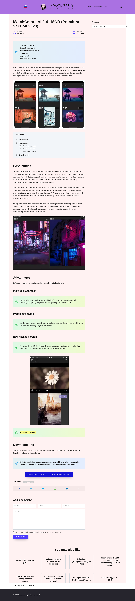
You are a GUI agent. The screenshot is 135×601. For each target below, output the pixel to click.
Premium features (29, 149)
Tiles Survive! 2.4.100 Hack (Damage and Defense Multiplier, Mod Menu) (110, 561)
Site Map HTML (19, 586)
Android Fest (62, 6)
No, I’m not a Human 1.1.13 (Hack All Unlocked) (53, 561)
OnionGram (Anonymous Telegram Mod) (81, 561)
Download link (24, 155)
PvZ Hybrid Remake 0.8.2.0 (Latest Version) (81, 578)
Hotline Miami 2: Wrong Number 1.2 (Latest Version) (53, 578)
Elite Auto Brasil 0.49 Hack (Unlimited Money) (25, 578)
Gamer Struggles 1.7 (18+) (109, 578)
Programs (98, 7)
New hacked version (29, 152)
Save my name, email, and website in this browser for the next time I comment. (38, 532)
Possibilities (23, 140)
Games (88, 7)
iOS (106, 7)
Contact (31, 586)
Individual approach (29, 146)
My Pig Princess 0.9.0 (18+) (25, 561)
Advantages (23, 143)
